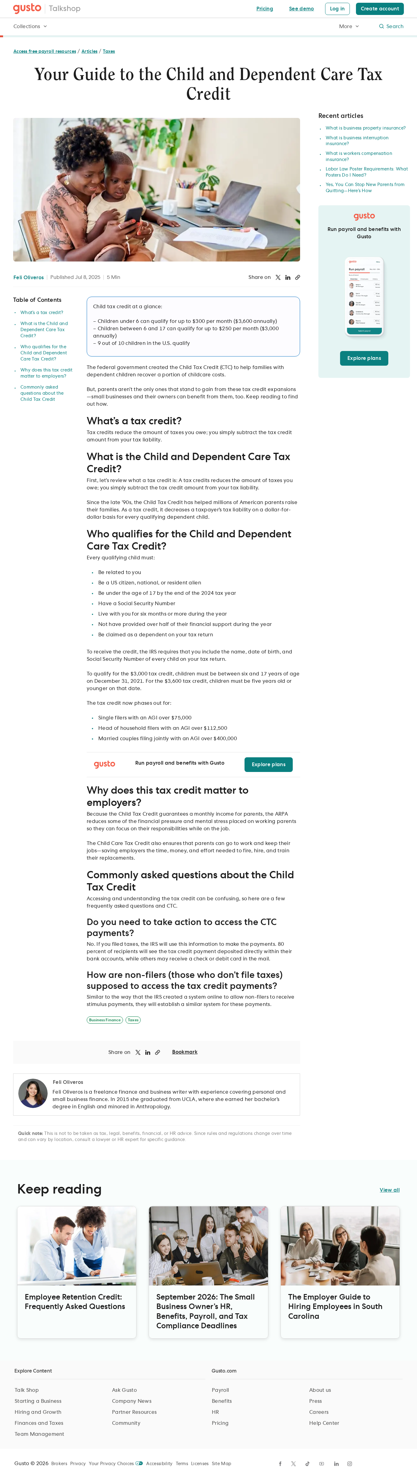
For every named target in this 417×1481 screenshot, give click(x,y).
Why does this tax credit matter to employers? (46, 373)
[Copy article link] (297, 277)
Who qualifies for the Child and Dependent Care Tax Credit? (43, 353)
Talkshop (65, 9)
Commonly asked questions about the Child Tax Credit (41, 393)
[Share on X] (278, 277)
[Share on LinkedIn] (287, 277)
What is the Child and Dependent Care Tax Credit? (44, 330)
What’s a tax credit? (41, 313)
